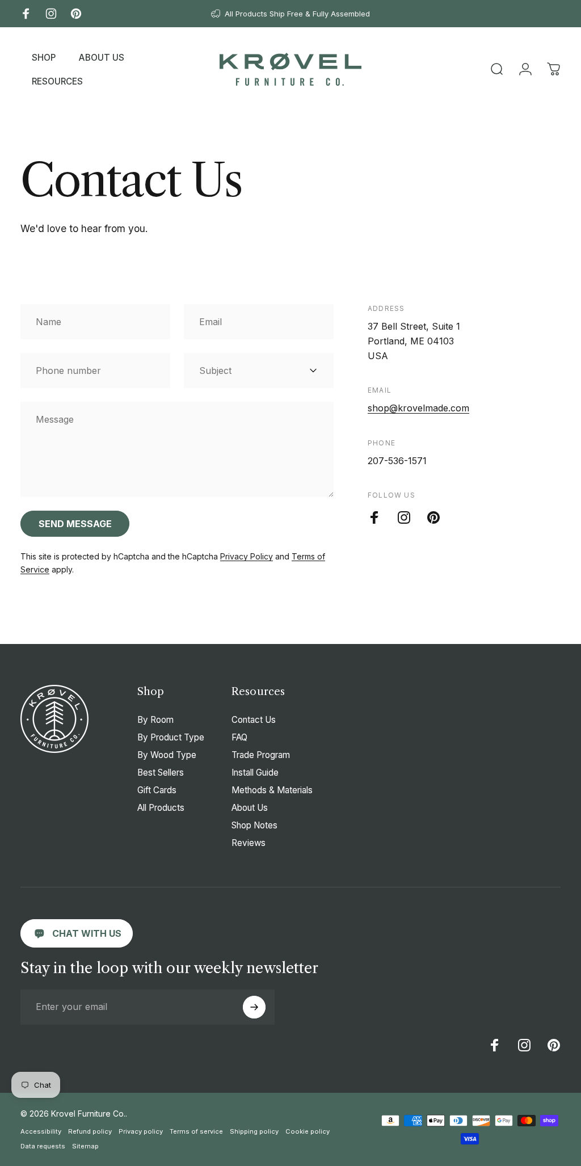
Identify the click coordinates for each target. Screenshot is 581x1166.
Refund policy (90, 1131)
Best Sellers (160, 772)
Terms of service (196, 1131)
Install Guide (255, 772)
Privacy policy (141, 1131)
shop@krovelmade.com (418, 408)
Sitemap (85, 1146)
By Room (155, 719)
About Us (249, 807)
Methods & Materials (272, 790)
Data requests (42, 1146)
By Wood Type (166, 755)
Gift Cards (156, 790)
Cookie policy (307, 1131)
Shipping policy (254, 1131)
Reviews (248, 842)
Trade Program (260, 755)
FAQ (239, 737)
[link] (76, 933)
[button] (43, 57)
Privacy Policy (246, 556)
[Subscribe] (254, 1007)
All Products (160, 807)
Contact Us (253, 719)
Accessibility (40, 1131)
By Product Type (170, 737)
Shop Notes (254, 825)
